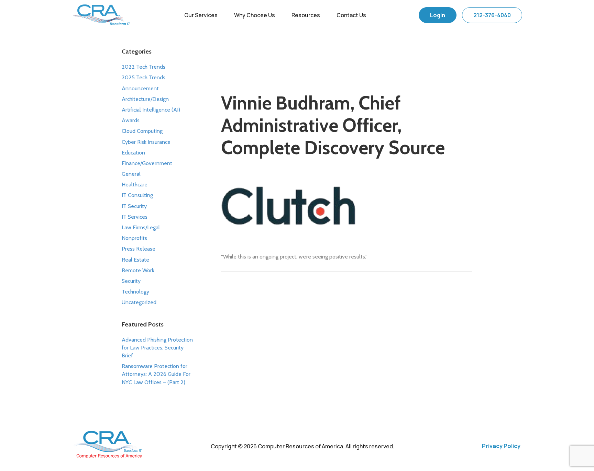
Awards (131, 120)
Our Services (201, 15)
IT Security (134, 206)
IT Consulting (137, 195)
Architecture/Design (145, 99)
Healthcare (134, 184)
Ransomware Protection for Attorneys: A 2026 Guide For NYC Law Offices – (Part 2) (156, 374)
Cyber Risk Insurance (146, 142)
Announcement (140, 88)
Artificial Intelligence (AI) (151, 109)
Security (131, 281)
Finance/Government (147, 163)
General (131, 174)
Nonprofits (134, 238)
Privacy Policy (501, 446)
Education (133, 152)
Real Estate (135, 259)
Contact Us (351, 15)
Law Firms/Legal (141, 227)
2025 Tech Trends (143, 77)
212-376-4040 (492, 15)
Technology (135, 291)
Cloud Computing (142, 131)
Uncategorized (139, 302)
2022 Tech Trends (143, 67)
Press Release (138, 248)
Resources (306, 15)
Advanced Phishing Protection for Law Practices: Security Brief (157, 347)
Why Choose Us (254, 15)
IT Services (134, 217)
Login (437, 15)
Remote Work (138, 270)
